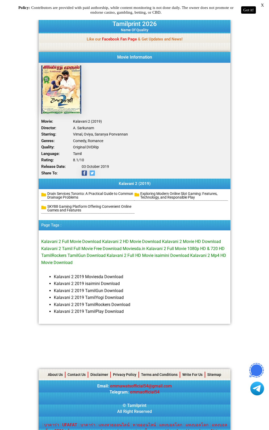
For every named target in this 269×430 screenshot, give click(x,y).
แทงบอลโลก (170, 424)
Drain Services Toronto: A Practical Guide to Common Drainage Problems (90, 195)
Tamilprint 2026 (134, 24)
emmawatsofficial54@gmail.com (141, 386)
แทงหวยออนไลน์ (114, 424)
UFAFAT (69, 424)
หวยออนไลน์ (144, 424)
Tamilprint (136, 405)
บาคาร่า (51, 424)
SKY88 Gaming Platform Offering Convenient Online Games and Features (89, 208)
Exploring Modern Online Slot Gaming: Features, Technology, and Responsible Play (179, 195)
